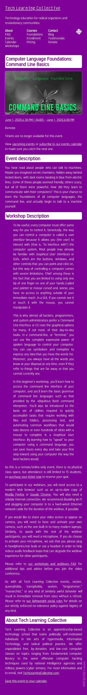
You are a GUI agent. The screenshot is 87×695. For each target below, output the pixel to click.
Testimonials (56, 38)
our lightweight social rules (45, 601)
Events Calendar (10, 40)
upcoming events (23, 144)
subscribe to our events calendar (60, 144)
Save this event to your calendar (26, 681)
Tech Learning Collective (32, 8)
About (9, 30)
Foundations (35, 34)
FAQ (8, 34)
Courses (32, 30)
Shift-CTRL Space (84, 679)
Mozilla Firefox (14, 494)
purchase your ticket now (25, 477)
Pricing (31, 42)
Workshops (12, 46)
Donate (52, 42)
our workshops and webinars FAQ (52, 564)
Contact (53, 30)
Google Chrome (40, 494)
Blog (51, 34)
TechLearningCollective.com (41, 673)
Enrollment (34, 38)
